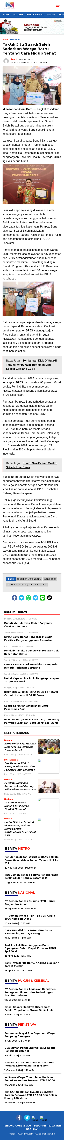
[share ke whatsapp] (29, 599)
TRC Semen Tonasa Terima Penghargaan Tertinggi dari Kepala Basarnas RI (31, 876)
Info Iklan (32, 1129)
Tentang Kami (12, 1126)
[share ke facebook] (15, 599)
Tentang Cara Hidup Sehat (33, 584)
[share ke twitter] (22, 599)
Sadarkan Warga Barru (29, 578)
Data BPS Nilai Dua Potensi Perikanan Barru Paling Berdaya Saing (28, 932)
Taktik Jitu (12, 584)
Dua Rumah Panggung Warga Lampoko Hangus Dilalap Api (29, 1049)
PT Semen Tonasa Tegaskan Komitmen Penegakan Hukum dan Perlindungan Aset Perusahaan (30, 992)
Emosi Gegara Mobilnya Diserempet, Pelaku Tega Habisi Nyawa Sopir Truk (28, 1008)
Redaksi (27, 1126)
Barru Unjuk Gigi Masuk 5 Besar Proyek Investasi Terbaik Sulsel (20, 747)
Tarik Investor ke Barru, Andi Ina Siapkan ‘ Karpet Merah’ (31, 964)
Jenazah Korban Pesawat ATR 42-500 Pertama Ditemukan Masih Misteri (29, 1064)
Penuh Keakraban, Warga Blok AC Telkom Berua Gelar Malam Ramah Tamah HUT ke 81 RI (31, 860)
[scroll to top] (59, 1134)
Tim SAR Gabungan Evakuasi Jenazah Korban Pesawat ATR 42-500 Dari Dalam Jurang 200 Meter (30, 1095)
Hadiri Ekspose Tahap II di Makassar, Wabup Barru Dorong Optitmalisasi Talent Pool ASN (19, 829)
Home (6, 15)
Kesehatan (15, 39)
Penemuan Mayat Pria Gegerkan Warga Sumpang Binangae (29, 1035)
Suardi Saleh (50, 578)
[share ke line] (43, 599)
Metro (51, 15)
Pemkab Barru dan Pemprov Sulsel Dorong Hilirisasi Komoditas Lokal (20, 786)
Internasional (35, 15)
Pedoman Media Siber (47, 1126)
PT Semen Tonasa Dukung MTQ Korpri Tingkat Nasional (16, 806)
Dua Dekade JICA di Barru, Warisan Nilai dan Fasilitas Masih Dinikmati (19, 766)
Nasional (18, 15)
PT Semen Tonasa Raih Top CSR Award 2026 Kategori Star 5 (29, 917)
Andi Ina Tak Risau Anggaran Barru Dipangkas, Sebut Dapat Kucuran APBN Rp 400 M (30, 948)
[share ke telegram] (36, 599)
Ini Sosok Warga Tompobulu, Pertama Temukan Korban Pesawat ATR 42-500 (29, 1079)
